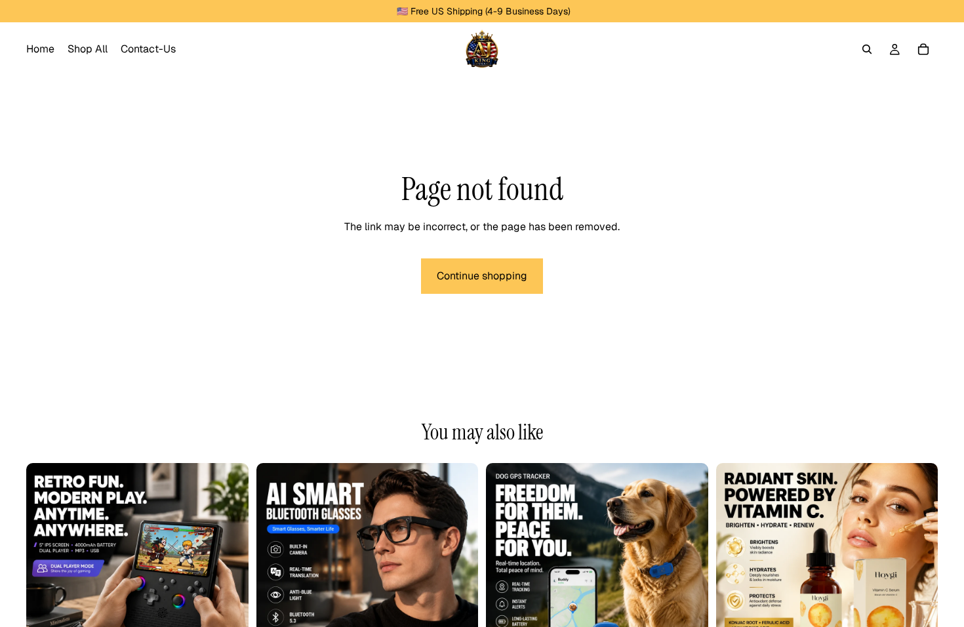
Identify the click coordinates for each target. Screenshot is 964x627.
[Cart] (923, 49)
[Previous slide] (46, 573)
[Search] (867, 49)
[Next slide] (229, 573)
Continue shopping (482, 276)
